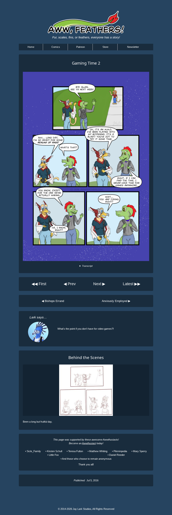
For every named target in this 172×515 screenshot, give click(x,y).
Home (31, 46)
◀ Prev (70, 284)
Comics (55, 46)
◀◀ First (39, 284)
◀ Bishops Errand (53, 300)
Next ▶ (99, 284)
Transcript (87, 266)
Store (105, 46)
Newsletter (133, 46)
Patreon (80, 46)
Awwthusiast (89, 443)
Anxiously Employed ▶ (116, 300)
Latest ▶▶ (131, 284)
